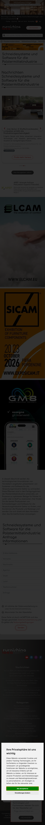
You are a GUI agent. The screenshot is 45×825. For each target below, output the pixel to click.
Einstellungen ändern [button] (22, 793)
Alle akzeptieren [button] (22, 788)
